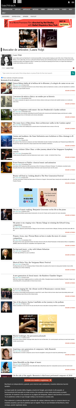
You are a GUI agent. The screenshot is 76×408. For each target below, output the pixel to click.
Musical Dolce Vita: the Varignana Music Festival (32, 262)
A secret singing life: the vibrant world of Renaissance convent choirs (39, 289)
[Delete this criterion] (73, 68)
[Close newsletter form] (75, 378)
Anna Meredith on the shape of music (27, 362)
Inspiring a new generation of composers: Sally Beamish (34, 349)
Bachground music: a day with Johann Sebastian (31, 249)
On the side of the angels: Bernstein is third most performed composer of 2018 (42, 375)
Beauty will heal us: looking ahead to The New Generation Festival (38, 176)
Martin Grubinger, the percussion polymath (29, 336)
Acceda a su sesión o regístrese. (37, 380)
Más (3, 13)
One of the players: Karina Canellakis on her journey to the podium (38, 302)
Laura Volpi (18, 85)
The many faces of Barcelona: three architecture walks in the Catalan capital (42, 123)
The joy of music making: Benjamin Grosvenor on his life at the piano (39, 209)
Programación (7, 9)
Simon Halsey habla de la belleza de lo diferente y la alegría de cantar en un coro (43, 83)
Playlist (33, 16)
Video (43, 9)
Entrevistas (16, 16)
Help (70, 9)
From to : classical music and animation (34, 162)
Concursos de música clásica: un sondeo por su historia (33, 96)
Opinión (25, 16)
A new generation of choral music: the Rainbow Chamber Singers (37, 276)
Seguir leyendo (70, 90)
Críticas (17, 9)
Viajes (64, 9)
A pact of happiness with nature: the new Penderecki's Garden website (39, 110)
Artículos (26, 9)
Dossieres (5, 16)
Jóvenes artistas (53, 9)
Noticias (35, 9)
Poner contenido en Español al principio (13, 78)
